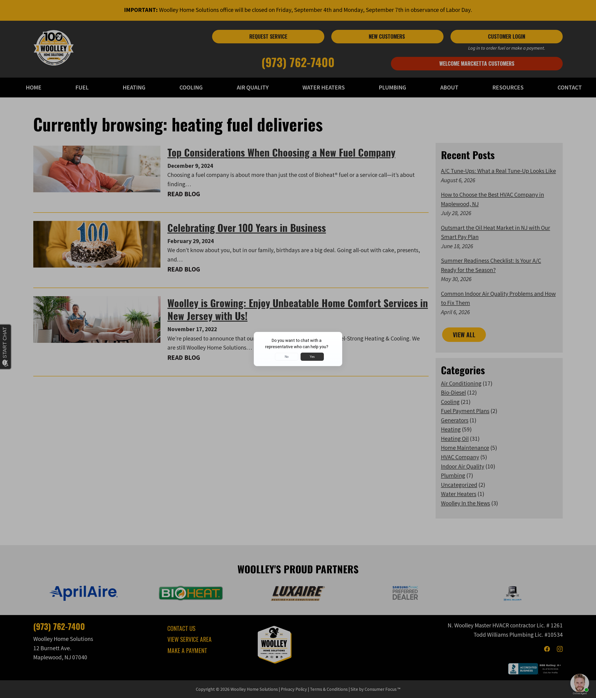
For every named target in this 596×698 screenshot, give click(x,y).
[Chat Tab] (298, 349)
